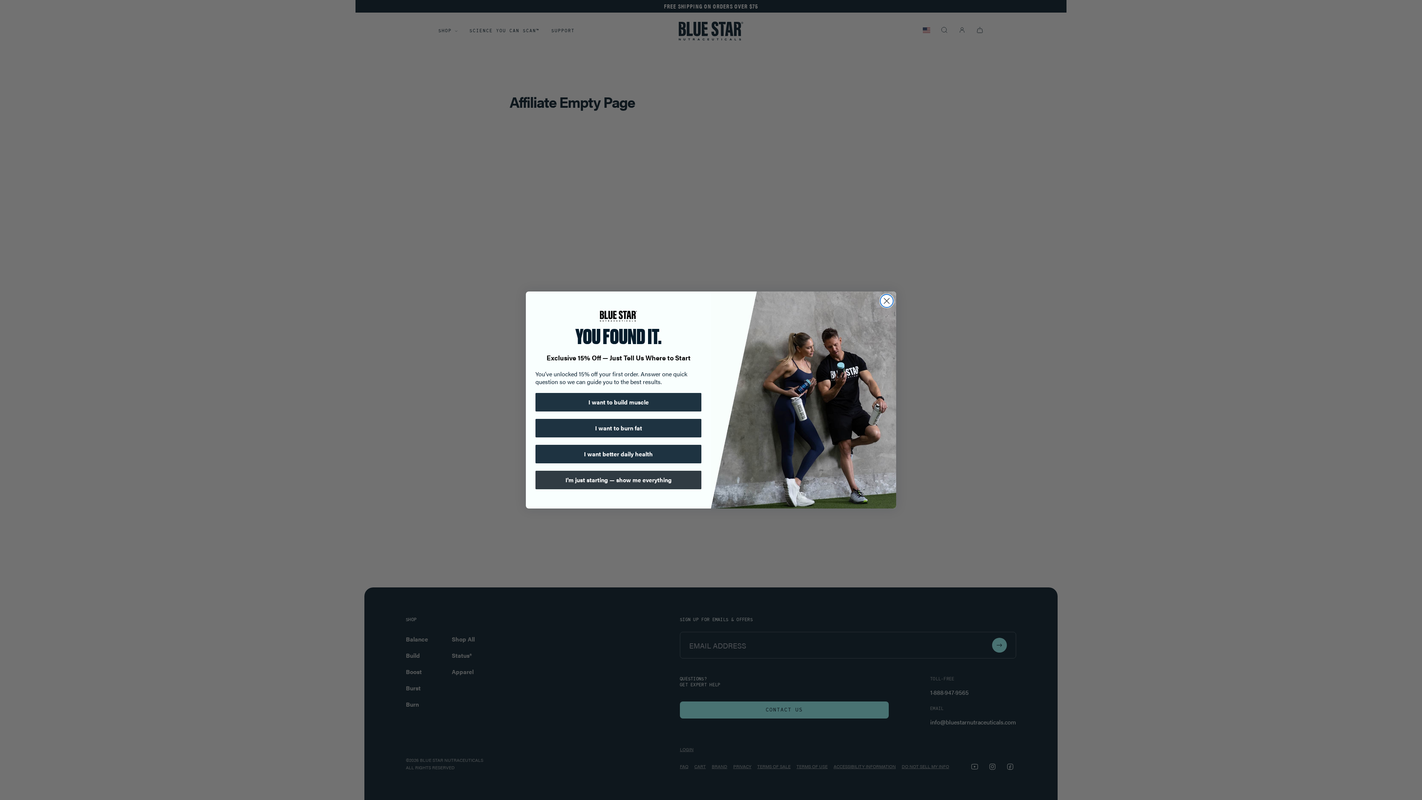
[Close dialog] (886, 300)
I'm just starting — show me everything (618, 480)
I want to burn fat (618, 428)
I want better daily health (618, 454)
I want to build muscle (618, 402)
